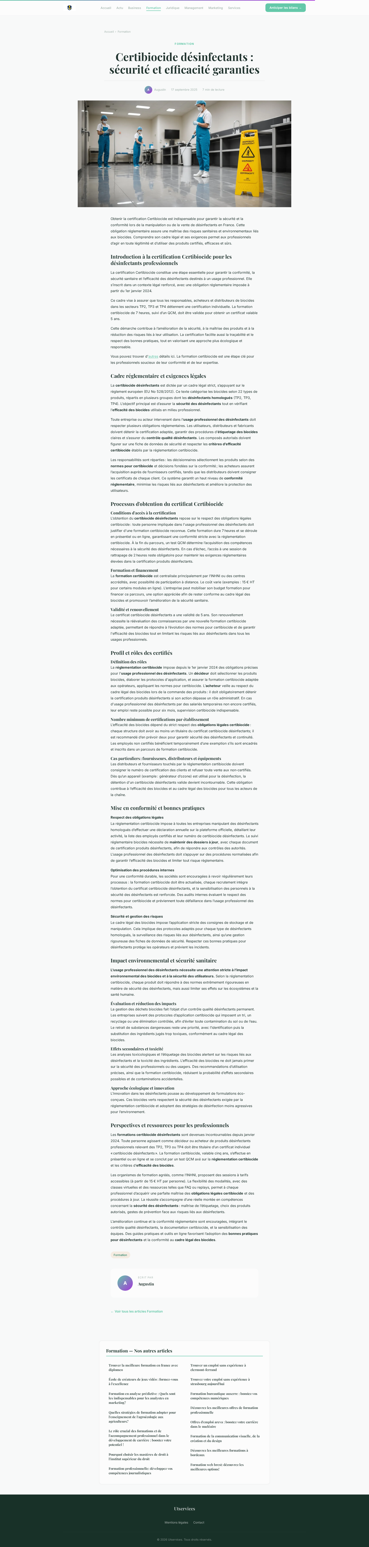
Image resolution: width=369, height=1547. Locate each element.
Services (234, 7)
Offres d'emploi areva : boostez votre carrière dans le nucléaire (224, 1424)
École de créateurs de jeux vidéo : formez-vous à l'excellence (143, 1381)
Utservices (184, 1508)
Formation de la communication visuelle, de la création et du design (225, 1438)
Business (134, 7)
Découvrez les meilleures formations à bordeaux (219, 1452)
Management (193, 7)
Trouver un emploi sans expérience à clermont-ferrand (218, 1367)
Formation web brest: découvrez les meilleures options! (217, 1467)
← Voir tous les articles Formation (137, 1311)
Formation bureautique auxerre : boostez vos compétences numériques (223, 1395)
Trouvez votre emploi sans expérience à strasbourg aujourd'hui (220, 1381)
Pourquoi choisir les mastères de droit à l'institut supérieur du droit (138, 1456)
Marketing (215, 7)
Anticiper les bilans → (285, 7)
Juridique (172, 7)
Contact (198, 1522)
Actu (119, 7)
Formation (153, 7)
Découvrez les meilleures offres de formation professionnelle (224, 1410)
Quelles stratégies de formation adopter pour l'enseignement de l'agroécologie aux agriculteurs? (142, 1417)
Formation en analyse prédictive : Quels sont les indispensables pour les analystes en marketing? (142, 1398)
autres (153, 356)
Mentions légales (176, 1522)
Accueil (106, 7)
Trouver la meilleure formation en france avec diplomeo (143, 1367)
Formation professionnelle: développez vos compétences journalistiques (141, 1470)
